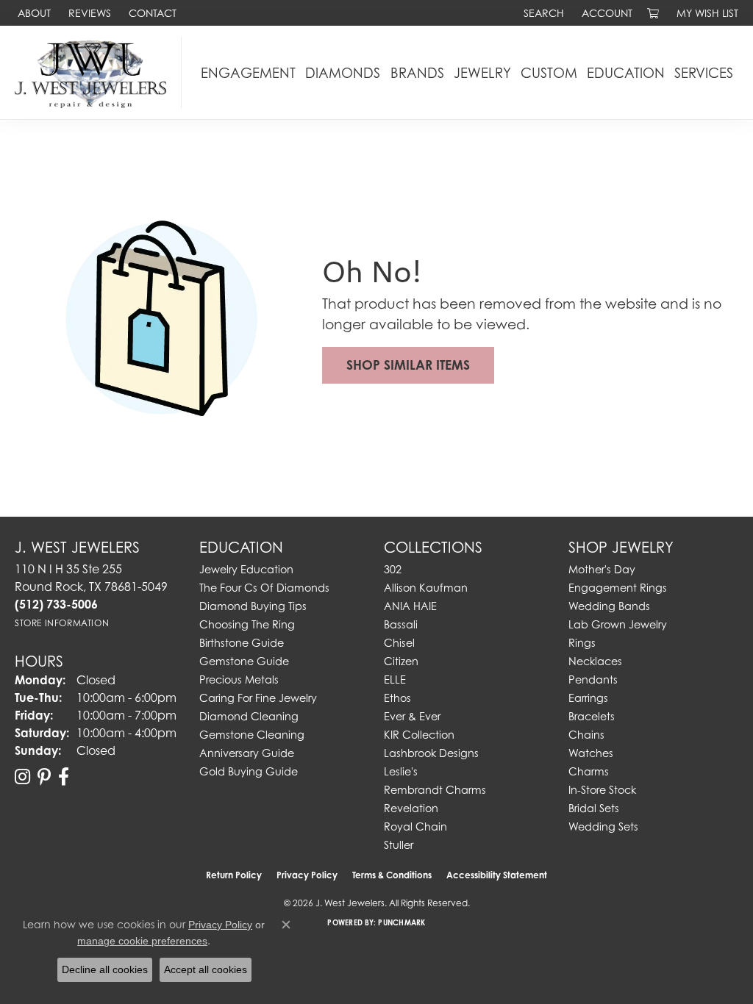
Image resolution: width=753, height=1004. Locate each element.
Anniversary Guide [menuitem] (246, 753)
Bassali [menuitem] (401, 624)
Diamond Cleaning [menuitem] (249, 716)
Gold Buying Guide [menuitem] (248, 771)
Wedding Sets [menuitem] (603, 826)
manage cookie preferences (142, 941)
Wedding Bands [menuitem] (609, 606)
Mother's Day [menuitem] (601, 569)
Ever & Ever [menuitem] (412, 716)
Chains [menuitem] (586, 734)
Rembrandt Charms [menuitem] (435, 790)
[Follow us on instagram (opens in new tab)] (22, 777)
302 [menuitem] (393, 569)
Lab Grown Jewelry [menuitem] (617, 624)
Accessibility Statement (496, 875)
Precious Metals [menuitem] (239, 679)
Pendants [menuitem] (593, 679)
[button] (542, 13)
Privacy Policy (307, 875)
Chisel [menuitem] (399, 643)
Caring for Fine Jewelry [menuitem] (258, 698)
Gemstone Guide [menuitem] (244, 661)
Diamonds (342, 73)
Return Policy (234, 875)
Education (626, 73)
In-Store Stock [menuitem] (602, 790)
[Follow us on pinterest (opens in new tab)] (44, 777)
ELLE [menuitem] (395, 679)
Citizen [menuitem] (401, 661)
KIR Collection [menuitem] (419, 734)
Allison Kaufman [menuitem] (426, 587)
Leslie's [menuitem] (401, 771)
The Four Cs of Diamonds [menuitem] (264, 587)
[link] (33, 13)
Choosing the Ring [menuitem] (247, 624)
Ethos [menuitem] (397, 698)
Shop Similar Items (408, 365)
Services (703, 73)
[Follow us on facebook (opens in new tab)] (63, 777)
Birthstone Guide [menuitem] (241, 643)
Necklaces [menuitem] (595, 661)
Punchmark (401, 922)
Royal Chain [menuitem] (415, 826)
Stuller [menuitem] (398, 845)
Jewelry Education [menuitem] (246, 569)
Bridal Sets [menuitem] (593, 808)
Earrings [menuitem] (588, 698)
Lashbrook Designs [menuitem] (431, 753)
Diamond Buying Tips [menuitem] (253, 606)
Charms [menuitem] (588, 771)
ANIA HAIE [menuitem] (410, 606)
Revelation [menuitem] (411, 808)
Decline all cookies (105, 969)
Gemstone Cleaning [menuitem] (251, 734)
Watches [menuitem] (590, 753)
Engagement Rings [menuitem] (617, 587)
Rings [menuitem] (582, 643)
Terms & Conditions (392, 875)
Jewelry (482, 73)
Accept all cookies (205, 969)
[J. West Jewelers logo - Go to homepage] (94, 72)
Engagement (248, 73)
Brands (417, 73)
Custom (549, 73)
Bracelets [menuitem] (591, 716)
